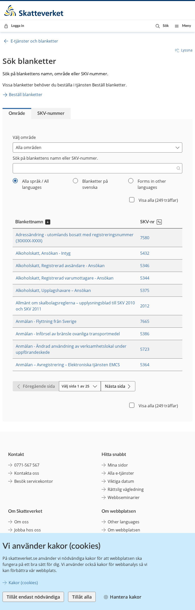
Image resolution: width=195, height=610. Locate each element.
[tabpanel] (97, 270)
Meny (186, 26)
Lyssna (186, 50)
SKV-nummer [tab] (50, 113)
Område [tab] (17, 113)
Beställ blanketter (25, 94)
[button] (162, 26)
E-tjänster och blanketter (34, 41)
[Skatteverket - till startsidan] (34, 10)
